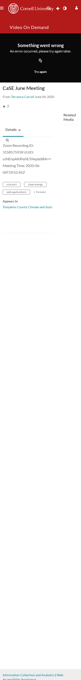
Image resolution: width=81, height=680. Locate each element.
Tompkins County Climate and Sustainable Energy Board (42, 207)
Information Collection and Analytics (28, 675)
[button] (76, 7)
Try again (40, 72)
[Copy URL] (40, 60)
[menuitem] (48, 8)
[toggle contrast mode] (64, 8)
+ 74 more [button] (40, 192)
